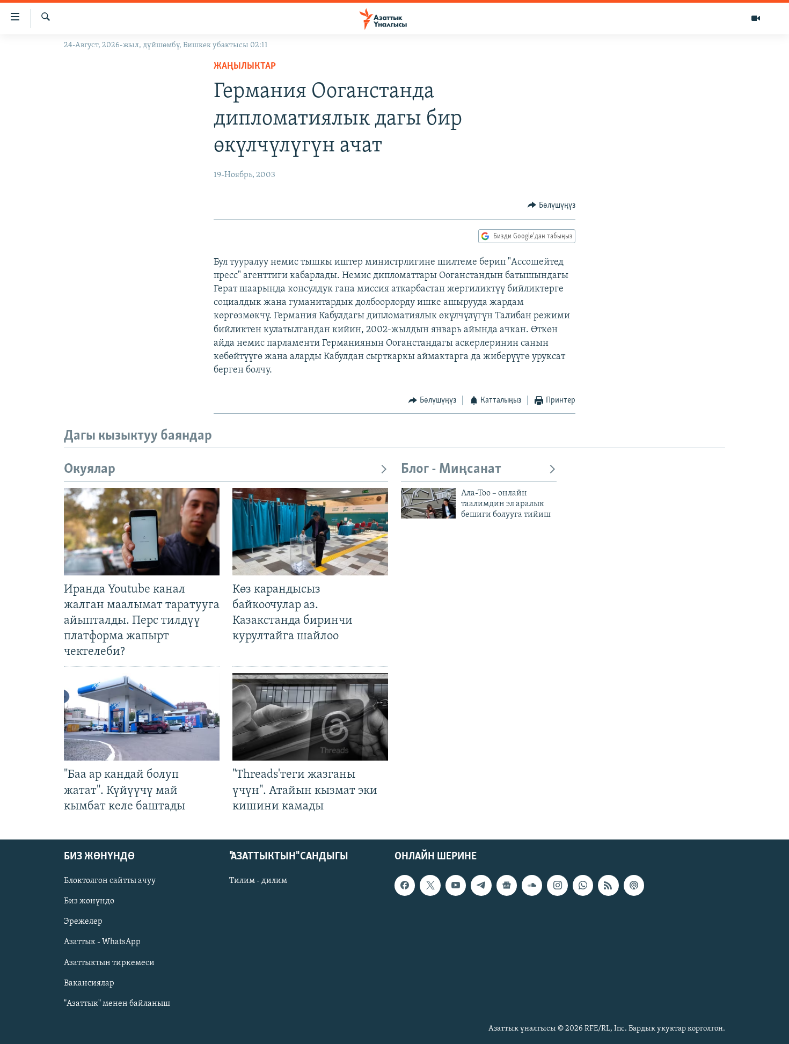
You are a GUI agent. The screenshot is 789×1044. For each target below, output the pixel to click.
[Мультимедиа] (756, 18)
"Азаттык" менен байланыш (117, 1003)
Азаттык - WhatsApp (102, 942)
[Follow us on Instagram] (557, 885)
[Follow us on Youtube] (455, 885)
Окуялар (89, 469)
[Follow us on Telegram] (481, 885)
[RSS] (608, 885)
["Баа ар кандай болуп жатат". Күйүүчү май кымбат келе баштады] (142, 717)
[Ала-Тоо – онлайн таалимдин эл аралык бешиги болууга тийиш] (428, 503)
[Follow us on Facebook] (404, 885)
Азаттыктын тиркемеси (109, 962)
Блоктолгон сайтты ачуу (110, 881)
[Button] (551, 206)
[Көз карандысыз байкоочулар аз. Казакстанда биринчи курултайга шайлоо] (310, 531)
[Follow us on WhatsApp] (583, 885)
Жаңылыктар (245, 66)
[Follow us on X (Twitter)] (430, 885)
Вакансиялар (89, 983)
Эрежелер (83, 921)
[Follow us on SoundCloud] (532, 885)
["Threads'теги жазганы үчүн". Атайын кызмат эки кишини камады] (310, 717)
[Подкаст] (634, 885)
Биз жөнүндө (89, 901)
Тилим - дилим (258, 881)
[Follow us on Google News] (506, 885)
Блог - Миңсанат (451, 469)
